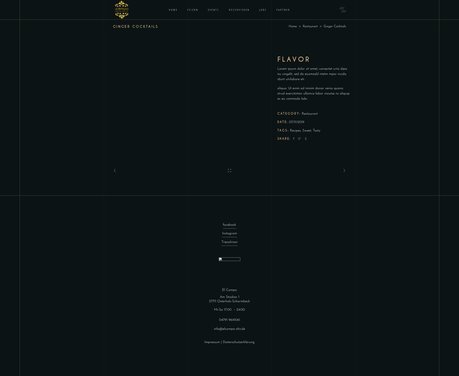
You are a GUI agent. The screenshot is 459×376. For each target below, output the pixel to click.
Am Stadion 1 (229, 297)
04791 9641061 (229, 320)
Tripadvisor (229, 242)
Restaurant (310, 26)
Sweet (306, 130)
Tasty (316, 130)
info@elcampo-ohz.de (229, 329)
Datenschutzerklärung (239, 342)
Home (293, 26)
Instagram (229, 233)
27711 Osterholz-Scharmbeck (229, 301)
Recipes (295, 130)
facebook (229, 225)
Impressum (212, 342)
